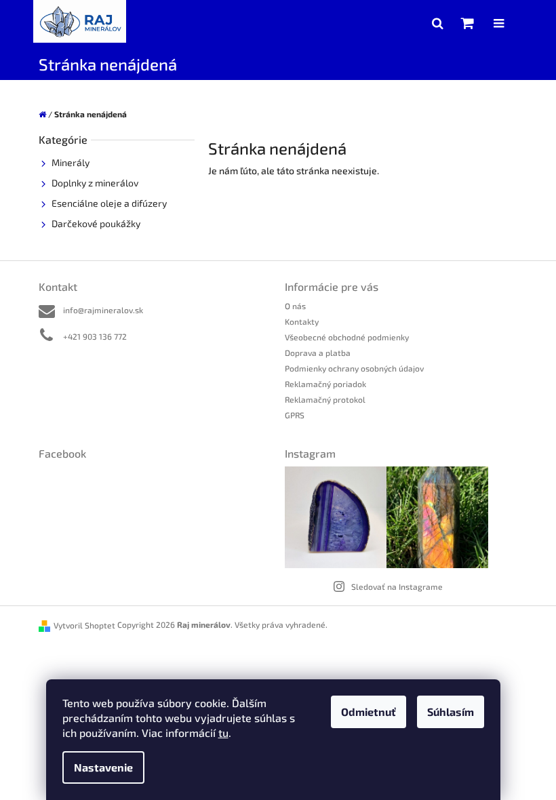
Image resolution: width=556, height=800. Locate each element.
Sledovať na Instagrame (397, 586)
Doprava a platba (318, 352)
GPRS (294, 415)
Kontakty (302, 321)
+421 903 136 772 (95, 336)
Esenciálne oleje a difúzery (109, 203)
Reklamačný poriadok (325, 383)
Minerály (71, 162)
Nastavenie (103, 767)
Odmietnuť (368, 711)
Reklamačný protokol (325, 399)
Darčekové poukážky (96, 223)
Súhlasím (450, 711)
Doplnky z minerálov (95, 182)
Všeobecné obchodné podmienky (347, 337)
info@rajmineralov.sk (103, 310)
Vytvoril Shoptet (84, 625)
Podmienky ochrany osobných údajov (354, 368)
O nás (295, 306)
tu (223, 732)
